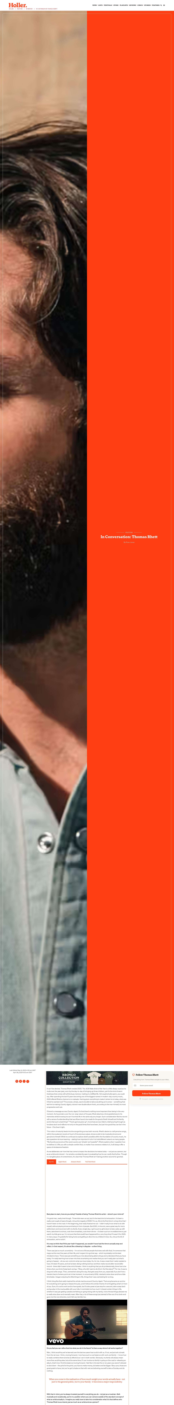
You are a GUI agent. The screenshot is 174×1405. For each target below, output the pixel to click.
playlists (124, 5)
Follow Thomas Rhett (151, 1093)
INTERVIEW (29, 8)
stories (147, 5)
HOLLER (11, 8)
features (156, 5)
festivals (108, 5)
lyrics (140, 5)
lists (100, 5)
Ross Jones (130, 542)
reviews (132, 5)
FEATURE (19, 8)
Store (115, 5)
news (94, 5)
